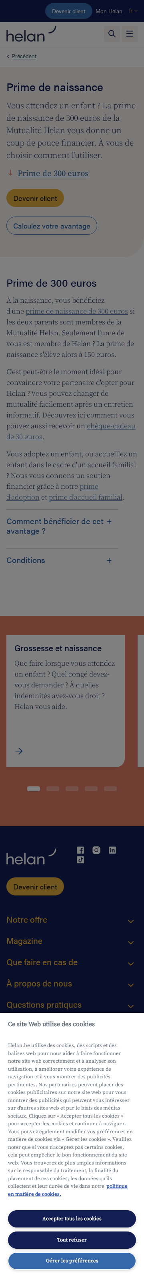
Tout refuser (72, 1240)
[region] (72, 1144)
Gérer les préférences (72, 1261)
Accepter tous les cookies (72, 1218)
